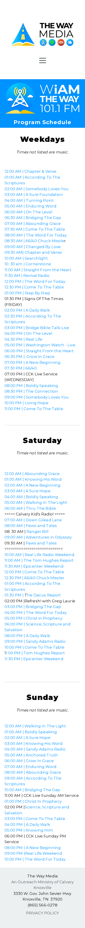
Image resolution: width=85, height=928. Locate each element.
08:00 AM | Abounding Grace (33, 772)
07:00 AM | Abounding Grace (33, 223)
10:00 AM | (15, 258)
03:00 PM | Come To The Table (35, 818)
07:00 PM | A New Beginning (33, 362)
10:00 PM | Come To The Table (34, 647)
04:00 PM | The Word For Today (36, 612)
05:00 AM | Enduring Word (30, 206)
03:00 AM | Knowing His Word (34, 743)
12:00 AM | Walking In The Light (35, 726)
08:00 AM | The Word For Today (36, 235)
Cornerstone (38, 264)
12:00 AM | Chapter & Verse (30, 171)
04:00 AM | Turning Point (29, 200)
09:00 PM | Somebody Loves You (37, 397)
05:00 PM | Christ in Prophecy (33, 618)
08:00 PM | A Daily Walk (27, 635)
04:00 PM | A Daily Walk (27, 824)
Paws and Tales (41, 543)
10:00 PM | (15, 403)
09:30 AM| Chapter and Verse (33, 252)
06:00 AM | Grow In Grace (29, 760)
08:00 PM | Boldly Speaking (31, 385)
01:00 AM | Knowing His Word (33, 479)
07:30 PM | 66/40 (21, 368)
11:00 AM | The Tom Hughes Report (39, 560)
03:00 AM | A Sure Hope (28, 491)
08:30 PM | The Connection (31, 391)
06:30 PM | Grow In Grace (29, 356)
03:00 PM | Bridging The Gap (33, 606)
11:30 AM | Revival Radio (27, 275)
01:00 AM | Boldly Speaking (31, 732)
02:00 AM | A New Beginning (33, 485)
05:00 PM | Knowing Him (29, 830)
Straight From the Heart (47, 270)
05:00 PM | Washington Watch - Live (40, 345)
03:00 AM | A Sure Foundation (34, 194)
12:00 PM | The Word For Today (35, 281)
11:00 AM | (14, 270)
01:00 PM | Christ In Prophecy (33, 801)
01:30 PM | (14, 595)
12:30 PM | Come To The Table (34, 287)
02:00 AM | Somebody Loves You (36, 189)
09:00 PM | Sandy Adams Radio (35, 641)
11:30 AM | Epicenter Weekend (34, 566)
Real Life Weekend (43, 853)
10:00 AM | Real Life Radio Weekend (39, 554)
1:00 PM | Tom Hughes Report (35, 653)
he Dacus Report (44, 595)
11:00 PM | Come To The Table (34, 408)
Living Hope (37, 403)
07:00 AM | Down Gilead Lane (33, 520)
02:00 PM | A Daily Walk (27, 310)
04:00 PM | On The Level (28, 333)
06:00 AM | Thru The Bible (30, 508)
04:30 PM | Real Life (23, 339)
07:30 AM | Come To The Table (35, 229)
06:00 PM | (15, 624)
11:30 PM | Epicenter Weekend (34, 659)
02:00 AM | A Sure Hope (28, 737)
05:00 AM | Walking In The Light (36, 502)
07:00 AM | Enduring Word (30, 766)
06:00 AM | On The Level (28, 212)
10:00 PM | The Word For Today (35, 859)
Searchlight (36, 258)
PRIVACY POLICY (42, 913)
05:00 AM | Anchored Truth (31, 755)
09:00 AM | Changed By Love (33, 246)
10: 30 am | (15, 264)
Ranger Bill (38, 531)
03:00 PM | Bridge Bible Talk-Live (37, 327)
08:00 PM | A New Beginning (33, 847)
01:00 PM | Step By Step (27, 293)
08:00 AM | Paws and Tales (31, 525)
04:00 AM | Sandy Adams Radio (35, 749)
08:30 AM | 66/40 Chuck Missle (34, 241)
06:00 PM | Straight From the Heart (39, 351)
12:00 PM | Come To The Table (34, 572)
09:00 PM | (15, 853)
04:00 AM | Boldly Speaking (31, 497)
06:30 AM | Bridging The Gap (33, 217)
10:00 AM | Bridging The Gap (32, 790)
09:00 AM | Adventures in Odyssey (38, 537)
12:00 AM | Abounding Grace (32, 473)
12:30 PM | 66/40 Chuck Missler (34, 578)
